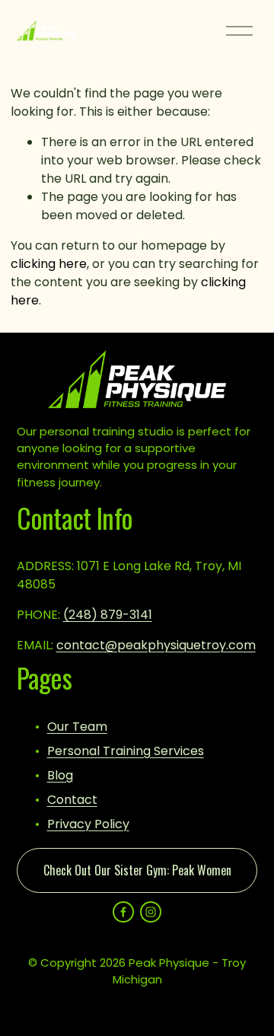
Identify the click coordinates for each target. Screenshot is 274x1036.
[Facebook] (123, 912)
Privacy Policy (88, 824)
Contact (72, 799)
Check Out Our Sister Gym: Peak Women (137, 870)
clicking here (49, 264)
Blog (60, 775)
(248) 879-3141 (107, 614)
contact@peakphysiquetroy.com (156, 645)
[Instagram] (150, 912)
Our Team (77, 726)
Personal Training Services (125, 751)
